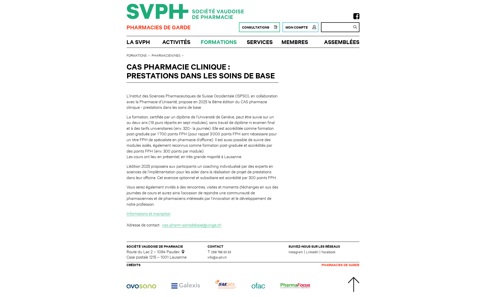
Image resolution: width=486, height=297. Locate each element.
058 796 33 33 (221, 252)
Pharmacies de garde (159, 27)
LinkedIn (312, 251)
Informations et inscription (149, 213)
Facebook (328, 251)
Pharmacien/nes (166, 55)
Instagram (296, 251)
